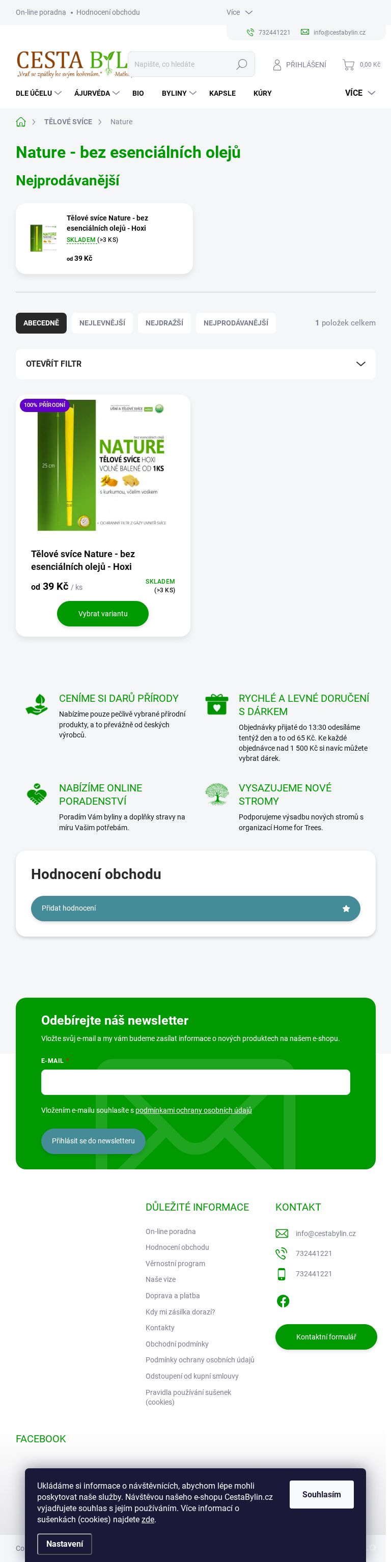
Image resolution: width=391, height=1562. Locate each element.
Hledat (241, 64)
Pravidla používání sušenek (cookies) (188, 1397)
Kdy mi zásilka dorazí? (180, 1312)
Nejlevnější (102, 323)
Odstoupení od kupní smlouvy (192, 1376)
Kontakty (160, 1328)
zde (148, 1519)
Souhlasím (321, 1494)
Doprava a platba (173, 1296)
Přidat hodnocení (69, 908)
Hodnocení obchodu (108, 12)
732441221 (314, 1253)
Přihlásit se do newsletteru (93, 1141)
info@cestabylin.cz (326, 1233)
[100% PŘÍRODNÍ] (103, 470)
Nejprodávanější (236, 323)
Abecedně (41, 323)
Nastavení (64, 1544)
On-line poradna (41, 12)
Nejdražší (164, 323)
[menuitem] (40, 93)
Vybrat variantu (103, 614)
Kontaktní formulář (326, 1337)
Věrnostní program (175, 1263)
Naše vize (161, 1279)
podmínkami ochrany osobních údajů (193, 1110)
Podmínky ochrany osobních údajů (200, 1360)
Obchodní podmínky (177, 1344)
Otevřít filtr (53, 364)
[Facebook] (283, 1299)
